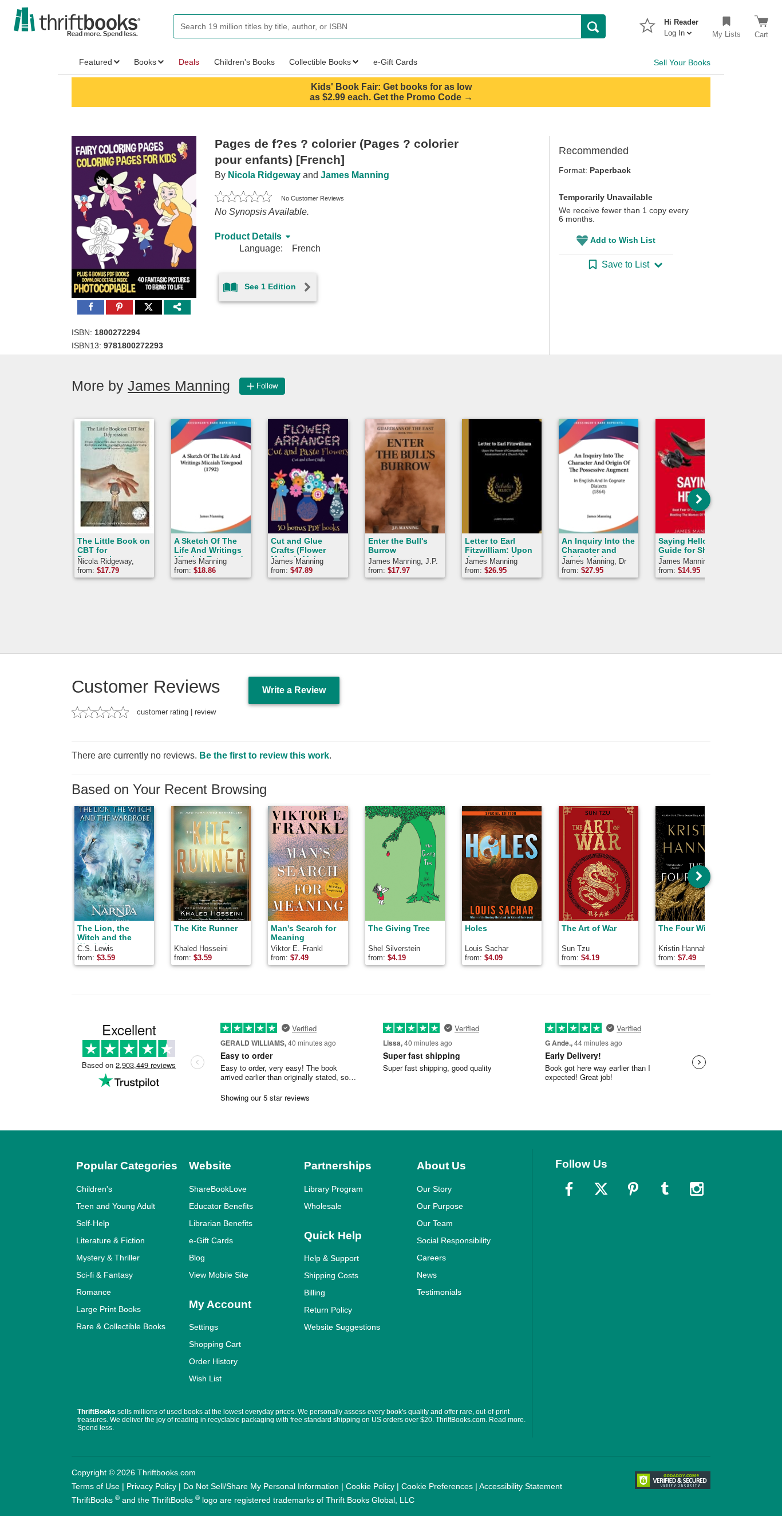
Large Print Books (108, 1309)
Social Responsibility (454, 1240)
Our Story (434, 1188)
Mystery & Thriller (108, 1257)
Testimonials (439, 1292)
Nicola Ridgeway (264, 175)
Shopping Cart (215, 1344)
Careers (431, 1257)
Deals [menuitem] (189, 61)
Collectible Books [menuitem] (320, 61)
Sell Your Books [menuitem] (682, 62)
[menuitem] (681, 24)
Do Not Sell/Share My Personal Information (261, 1486)
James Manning (355, 175)
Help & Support (331, 1258)
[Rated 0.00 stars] (243, 198)
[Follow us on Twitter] (601, 1189)
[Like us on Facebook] (569, 1189)
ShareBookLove (218, 1188)
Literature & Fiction (110, 1240)
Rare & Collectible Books (120, 1326)
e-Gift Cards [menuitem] (395, 61)
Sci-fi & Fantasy (104, 1274)
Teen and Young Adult (115, 1206)
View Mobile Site (218, 1274)
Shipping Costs (331, 1275)
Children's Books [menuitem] (244, 61)
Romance (93, 1292)
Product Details (248, 236)
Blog (197, 1257)
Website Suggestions (342, 1327)
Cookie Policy (370, 1486)
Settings (203, 1327)
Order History (213, 1361)
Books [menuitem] (145, 61)
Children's (94, 1188)
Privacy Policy (151, 1486)
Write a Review (294, 690)
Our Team (435, 1223)
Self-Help (92, 1223)
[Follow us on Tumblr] (664, 1189)
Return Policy (328, 1309)
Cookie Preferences (437, 1486)
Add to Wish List (622, 240)
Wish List (205, 1378)
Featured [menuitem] (95, 61)
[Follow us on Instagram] (696, 1189)
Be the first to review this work (264, 755)
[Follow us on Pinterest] (633, 1189)
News (427, 1274)
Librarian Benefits (220, 1223)
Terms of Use (96, 1486)
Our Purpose (440, 1206)
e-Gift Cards (211, 1240)
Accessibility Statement (520, 1486)
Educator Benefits (221, 1206)
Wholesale (323, 1206)
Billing (314, 1292)
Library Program (333, 1188)
